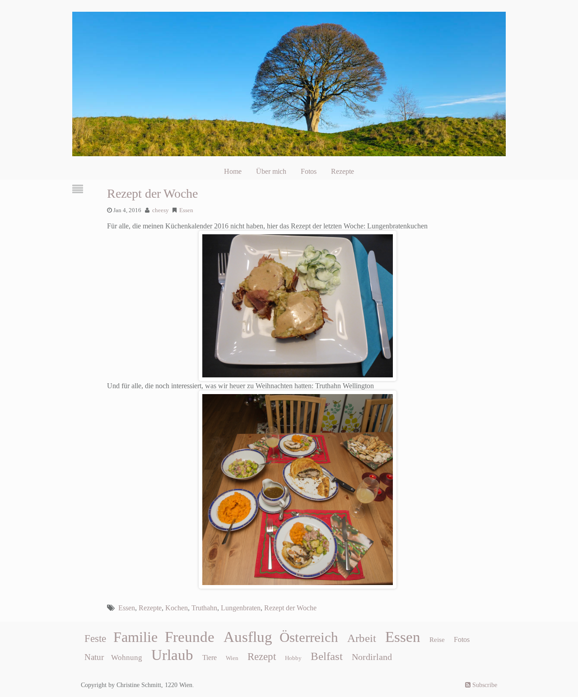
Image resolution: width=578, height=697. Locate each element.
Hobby (293, 658)
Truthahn (204, 608)
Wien (232, 658)
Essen (186, 210)
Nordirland (372, 657)
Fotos (309, 171)
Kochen (176, 608)
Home (233, 171)
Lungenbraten (241, 608)
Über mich (271, 171)
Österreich (309, 637)
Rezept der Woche (152, 193)
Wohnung (126, 657)
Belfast (327, 656)
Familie (135, 637)
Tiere (209, 657)
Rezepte (342, 171)
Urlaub (172, 655)
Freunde (189, 637)
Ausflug (248, 637)
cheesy (160, 210)
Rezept (261, 656)
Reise (437, 639)
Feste (95, 638)
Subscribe (484, 685)
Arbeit (361, 638)
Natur (94, 657)
